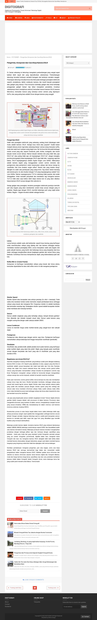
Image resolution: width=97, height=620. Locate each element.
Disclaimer (8, 606)
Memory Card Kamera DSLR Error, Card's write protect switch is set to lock (80, 106)
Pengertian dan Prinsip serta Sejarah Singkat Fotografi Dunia (33, 553)
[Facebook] (72, 258)
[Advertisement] (48, 37)
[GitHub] (79, 258)
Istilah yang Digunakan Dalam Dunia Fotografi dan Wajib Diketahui (80, 139)
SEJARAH (70, 198)
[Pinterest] (82, 258)
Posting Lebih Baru (15, 588)
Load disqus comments (34, 580)
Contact (7, 604)
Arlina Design (52, 617)
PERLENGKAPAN (72, 194)
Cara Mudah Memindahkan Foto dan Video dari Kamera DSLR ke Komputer (80, 123)
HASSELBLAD (71, 178)
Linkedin (19, 498)
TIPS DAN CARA (72, 206)
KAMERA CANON (72, 182)
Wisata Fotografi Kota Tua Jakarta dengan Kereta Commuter (33, 532)
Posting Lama (52, 588)
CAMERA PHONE (72, 157)
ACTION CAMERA (72, 153)
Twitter (39, 498)
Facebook (29, 498)
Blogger (83, 228)
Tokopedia (37, 602)
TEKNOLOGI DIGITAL (73, 202)
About (74, 129)
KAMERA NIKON (72, 186)
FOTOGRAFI (15, 57)
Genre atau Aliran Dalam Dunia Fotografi (26, 523)
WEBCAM (70, 210)
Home (8, 57)
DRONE (69, 166)
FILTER (69, 170)
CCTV (69, 161)
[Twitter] (76, 258)
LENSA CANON (71, 190)
